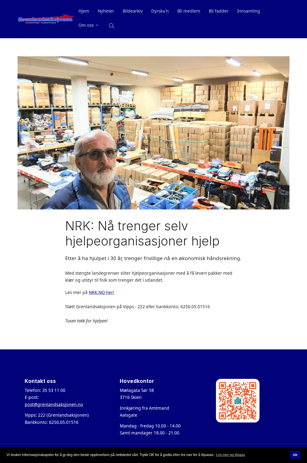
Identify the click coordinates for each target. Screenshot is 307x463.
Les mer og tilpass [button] (230, 455)
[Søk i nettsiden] (110, 26)
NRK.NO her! (101, 292)
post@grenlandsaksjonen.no (54, 404)
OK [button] (295, 455)
